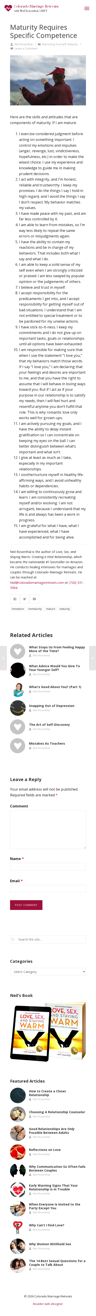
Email (16, 880)
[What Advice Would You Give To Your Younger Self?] (18, 670)
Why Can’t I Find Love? (46, 1225)
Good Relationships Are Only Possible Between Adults (52, 1131)
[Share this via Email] (34, 599)
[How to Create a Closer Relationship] (18, 1095)
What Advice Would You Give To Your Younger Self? (54, 668)
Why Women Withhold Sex (50, 1244)
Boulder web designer (48, 1304)
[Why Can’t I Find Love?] (18, 1227)
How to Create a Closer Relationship (47, 1093)
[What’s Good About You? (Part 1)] (18, 689)
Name (17, 858)
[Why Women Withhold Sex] (18, 1246)
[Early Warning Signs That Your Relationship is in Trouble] (18, 1190)
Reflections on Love (45, 1150)
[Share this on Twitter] (24, 599)
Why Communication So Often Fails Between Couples (57, 1168)
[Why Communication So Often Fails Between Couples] (18, 1171)
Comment (19, 806)
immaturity (35, 608)
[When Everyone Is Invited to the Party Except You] (18, 1208)
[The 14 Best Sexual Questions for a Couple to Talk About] (18, 1265)
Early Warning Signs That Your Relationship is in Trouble (53, 1187)
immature (18, 608)
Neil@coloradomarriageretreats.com (37, 582)
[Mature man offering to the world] (48, 80)
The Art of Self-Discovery (49, 724)
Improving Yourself (54, 44)
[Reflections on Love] (18, 1152)
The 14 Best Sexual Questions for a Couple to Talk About (57, 1263)
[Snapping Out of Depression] (18, 708)
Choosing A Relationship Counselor (57, 1112)
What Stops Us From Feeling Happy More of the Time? (57, 649)
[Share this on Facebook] (15, 599)
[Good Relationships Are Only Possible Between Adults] (18, 1133)
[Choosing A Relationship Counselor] (18, 1114)
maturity (65, 608)
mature (50, 608)
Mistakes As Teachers (47, 743)
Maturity (72, 44)
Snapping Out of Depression (51, 706)
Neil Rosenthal (24, 44)
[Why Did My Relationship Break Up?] (92, 658)
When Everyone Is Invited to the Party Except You (54, 1206)
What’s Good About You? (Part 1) (55, 687)
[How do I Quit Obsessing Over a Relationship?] (3, 658)
